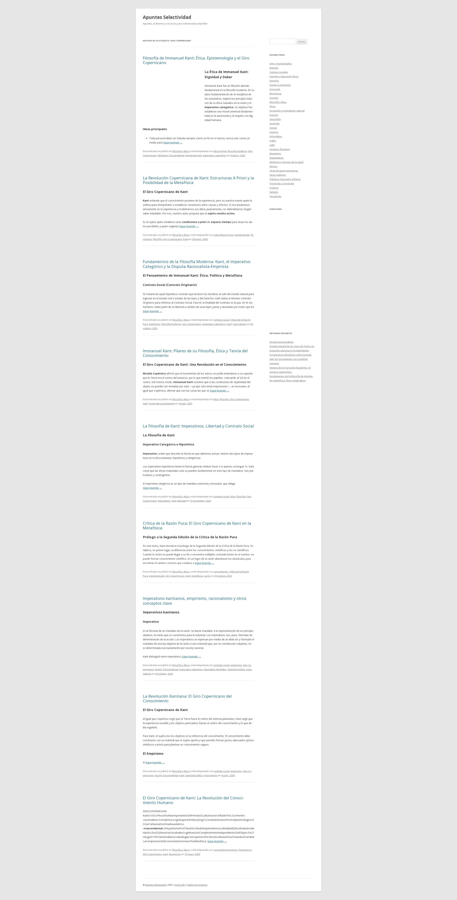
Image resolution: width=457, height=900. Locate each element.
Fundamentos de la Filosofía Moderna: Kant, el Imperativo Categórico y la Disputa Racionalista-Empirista (196, 264)
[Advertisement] (174, 95)
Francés (274, 115)
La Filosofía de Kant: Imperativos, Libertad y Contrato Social (198, 425)
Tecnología (275, 196)
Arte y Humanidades (281, 63)
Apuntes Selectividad (167, 17)
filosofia (157, 239)
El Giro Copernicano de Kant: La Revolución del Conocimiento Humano (193, 800)
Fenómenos (245, 849)
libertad (182, 500)
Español (274, 97)
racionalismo (240, 324)
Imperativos (164, 500)
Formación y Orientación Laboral (287, 110)
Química (274, 187)
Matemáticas (276, 157)
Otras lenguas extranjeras (284, 170)
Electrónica (275, 93)
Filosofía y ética (180, 151)
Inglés (273, 140)
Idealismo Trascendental (171, 155)
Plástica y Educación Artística (285, 179)
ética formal (220, 151)
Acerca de (180, 884)
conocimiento (221, 571)
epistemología (242, 234)
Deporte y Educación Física (284, 76)
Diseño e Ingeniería (280, 85)
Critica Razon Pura (223, 234)
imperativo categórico (214, 155)
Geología (274, 123)
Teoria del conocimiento (162, 403)
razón (207, 576)
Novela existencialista (281, 342)
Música (273, 166)
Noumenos (175, 854)
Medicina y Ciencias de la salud (286, 162)
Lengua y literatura (280, 149)
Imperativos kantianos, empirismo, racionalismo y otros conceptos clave (194, 601)
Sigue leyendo (172, 142)
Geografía (275, 119)
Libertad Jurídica (236, 669)
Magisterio (275, 153)
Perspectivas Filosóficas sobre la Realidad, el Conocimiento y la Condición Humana (291, 359)
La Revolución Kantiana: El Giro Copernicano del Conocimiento (187, 698)
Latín (272, 145)
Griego (273, 127)
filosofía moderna (237, 151)
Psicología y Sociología (282, 183)
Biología (274, 67)
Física (272, 106)
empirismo (154, 324)
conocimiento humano (226, 849)
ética (216, 399)
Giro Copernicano (172, 239)
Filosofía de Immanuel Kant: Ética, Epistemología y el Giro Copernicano (196, 60)
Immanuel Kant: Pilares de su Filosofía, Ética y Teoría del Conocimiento (195, 353)
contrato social (221, 319)
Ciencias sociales (279, 72)
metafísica (197, 576)
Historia (274, 132)
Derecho (274, 80)
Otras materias (278, 175)
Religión (274, 192)
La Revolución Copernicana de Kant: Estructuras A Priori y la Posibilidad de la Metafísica (198, 180)
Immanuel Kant (194, 155)
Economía (275, 89)
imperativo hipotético (215, 669)
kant (185, 239)
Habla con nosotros (197, 884)
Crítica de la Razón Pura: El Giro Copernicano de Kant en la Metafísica (197, 525)
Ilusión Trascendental (166, 669)
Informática (276, 136)
